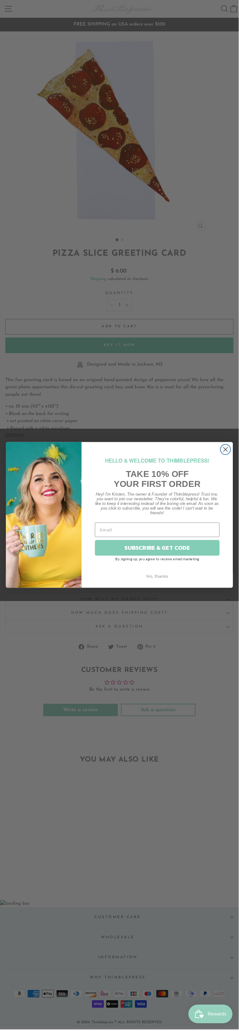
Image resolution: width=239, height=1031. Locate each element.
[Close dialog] (225, 449)
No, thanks (157, 575)
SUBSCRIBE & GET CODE (157, 547)
